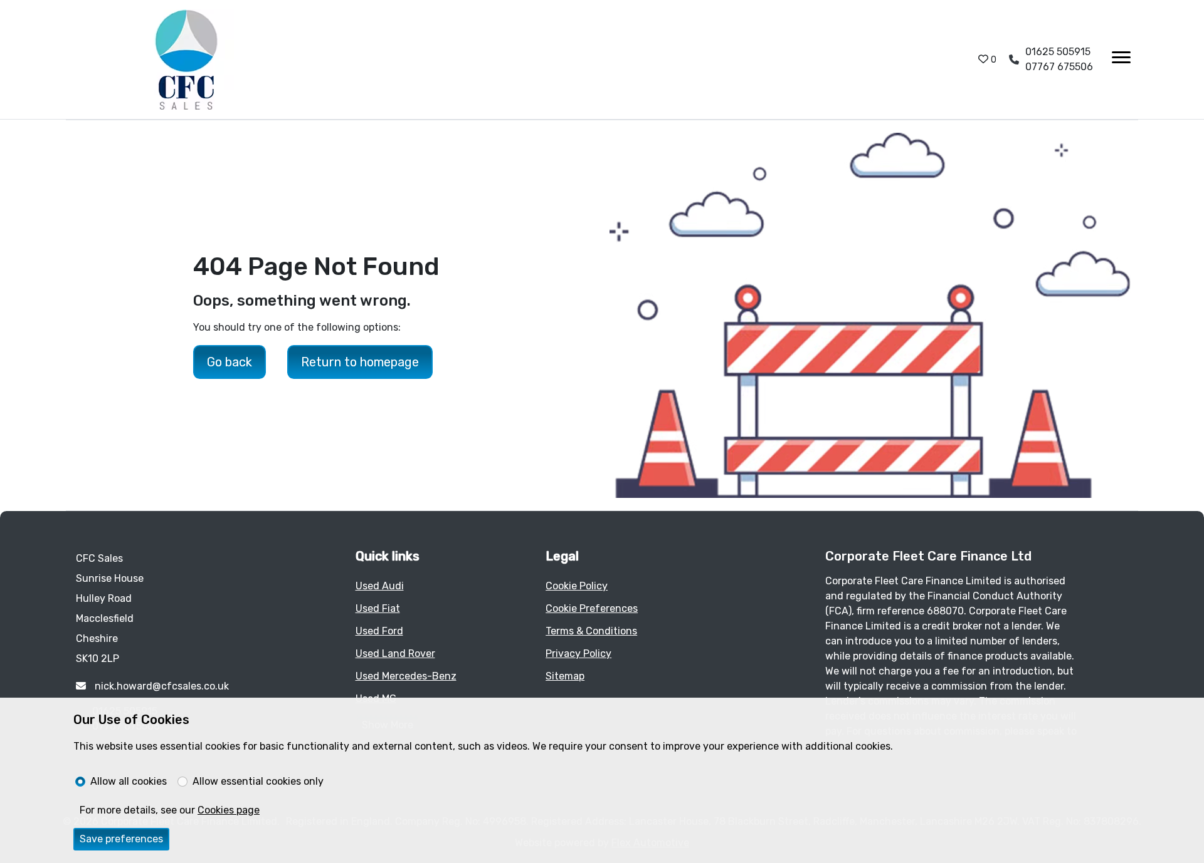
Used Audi (380, 586)
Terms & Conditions (591, 631)
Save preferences (121, 839)
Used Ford (379, 631)
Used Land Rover (395, 653)
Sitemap (565, 676)
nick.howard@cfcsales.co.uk (160, 686)
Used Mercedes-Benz (406, 676)
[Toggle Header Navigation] (1121, 59)
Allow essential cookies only (258, 781)
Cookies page (229, 810)
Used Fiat (378, 608)
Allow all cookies (128, 781)
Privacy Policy (578, 653)
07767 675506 (1059, 67)
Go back (229, 361)
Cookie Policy (577, 586)
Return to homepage (360, 361)
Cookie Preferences (592, 608)
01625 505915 (1057, 52)
